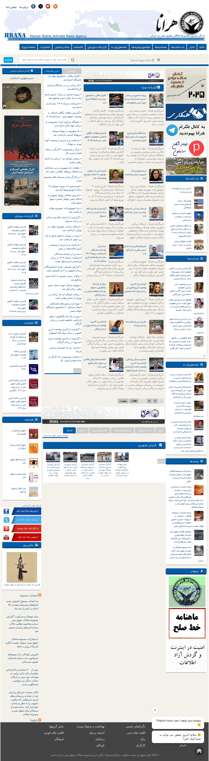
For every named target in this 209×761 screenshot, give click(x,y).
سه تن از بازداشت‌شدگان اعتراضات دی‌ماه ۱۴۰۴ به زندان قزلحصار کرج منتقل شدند (95, 253)
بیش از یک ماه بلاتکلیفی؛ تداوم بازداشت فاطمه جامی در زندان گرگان (95, 289)
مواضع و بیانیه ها (141, 47)
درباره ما (23, 7)
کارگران (140, 745)
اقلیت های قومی (54, 732)
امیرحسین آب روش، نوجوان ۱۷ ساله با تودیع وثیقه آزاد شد (95, 174)
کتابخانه (78, 47)
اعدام (82, 430)
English (8, 60)
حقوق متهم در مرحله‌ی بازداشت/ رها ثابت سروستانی (181, 216)
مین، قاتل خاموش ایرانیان (18, 490)
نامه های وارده (119, 47)
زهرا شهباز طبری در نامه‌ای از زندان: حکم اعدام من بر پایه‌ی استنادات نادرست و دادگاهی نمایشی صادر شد (188, 444)
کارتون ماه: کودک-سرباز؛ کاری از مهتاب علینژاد (22, 585)
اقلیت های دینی (99, 430)
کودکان (100, 745)
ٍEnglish (34, 720)
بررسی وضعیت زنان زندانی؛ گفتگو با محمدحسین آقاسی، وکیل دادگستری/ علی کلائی (180, 289)
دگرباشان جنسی (135, 726)
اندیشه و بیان (144, 430)
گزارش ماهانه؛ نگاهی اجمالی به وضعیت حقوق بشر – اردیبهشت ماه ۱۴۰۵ (16, 306)
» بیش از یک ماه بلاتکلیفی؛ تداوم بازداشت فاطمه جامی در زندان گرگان (65, 320)
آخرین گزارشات (52, 71)
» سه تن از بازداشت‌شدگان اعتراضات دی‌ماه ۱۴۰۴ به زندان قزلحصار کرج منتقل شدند (66, 258)
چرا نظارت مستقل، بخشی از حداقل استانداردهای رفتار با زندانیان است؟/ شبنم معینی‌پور (180, 230)
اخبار (192, 47)
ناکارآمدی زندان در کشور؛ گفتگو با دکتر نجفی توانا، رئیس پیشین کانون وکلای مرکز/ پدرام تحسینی (180, 273)
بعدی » (123, 401)
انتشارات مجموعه (29, 595)
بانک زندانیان (62, 47)
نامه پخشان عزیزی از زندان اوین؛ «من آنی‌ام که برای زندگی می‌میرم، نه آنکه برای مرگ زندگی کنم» (180, 391)
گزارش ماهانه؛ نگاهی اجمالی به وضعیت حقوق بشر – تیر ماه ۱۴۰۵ (16, 249)
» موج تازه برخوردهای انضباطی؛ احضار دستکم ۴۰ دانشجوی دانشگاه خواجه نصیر (63, 307)
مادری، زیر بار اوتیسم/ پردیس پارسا (135, 323)
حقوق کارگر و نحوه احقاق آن (18, 447)
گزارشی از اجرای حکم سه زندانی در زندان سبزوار (96, 212)
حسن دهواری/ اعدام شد (21, 78)
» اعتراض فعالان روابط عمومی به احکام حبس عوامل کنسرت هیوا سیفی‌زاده (64, 199)
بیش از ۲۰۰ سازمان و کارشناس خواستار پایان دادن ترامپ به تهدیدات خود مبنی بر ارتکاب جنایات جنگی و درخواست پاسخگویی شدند (22, 677)
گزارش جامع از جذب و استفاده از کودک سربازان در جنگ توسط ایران (17, 338)
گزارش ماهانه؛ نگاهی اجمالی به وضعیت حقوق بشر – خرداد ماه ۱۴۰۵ (16, 267)
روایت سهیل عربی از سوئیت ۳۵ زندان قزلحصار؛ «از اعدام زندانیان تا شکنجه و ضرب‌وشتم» (188, 409)
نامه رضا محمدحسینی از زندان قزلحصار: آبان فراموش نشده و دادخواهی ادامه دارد (181, 426)
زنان (160, 430)
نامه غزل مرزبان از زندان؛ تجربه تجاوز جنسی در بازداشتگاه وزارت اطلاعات (180, 377)
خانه (201, 47)
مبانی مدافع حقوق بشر (18, 461)
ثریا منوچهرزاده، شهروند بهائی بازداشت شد (135, 174)
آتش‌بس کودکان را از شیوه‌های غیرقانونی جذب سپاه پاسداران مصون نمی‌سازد (23, 658)
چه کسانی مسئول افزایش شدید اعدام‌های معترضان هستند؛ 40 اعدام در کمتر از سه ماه (22, 605)
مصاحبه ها (160, 47)
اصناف (69, 430)
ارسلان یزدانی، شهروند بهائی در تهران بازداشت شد (135, 212)
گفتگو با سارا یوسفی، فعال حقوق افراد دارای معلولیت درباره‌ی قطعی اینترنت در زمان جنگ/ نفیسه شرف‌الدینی (186, 306)
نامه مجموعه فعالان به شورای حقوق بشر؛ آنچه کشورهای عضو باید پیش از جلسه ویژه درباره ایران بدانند (186, 554)
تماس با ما (11, 7)
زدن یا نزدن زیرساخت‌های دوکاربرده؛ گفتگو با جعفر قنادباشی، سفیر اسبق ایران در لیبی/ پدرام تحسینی (186, 326)
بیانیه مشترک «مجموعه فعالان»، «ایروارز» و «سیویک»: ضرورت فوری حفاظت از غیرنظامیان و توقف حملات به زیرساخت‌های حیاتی (187, 519)
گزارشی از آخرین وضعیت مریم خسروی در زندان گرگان (95, 325)
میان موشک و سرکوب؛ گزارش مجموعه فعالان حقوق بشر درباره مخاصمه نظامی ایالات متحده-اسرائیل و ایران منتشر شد (22, 624)
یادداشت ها (177, 47)
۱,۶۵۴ (134, 401)
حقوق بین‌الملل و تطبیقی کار (19, 432)
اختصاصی (72, 71)
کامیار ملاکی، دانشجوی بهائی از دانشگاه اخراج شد (96, 98)
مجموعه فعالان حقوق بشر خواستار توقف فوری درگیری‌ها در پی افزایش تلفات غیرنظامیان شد (180, 536)
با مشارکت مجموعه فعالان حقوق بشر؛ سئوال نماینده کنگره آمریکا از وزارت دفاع (22, 643)
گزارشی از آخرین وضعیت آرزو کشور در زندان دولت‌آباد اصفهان (135, 287)
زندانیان (100, 739)
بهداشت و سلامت (122, 430)
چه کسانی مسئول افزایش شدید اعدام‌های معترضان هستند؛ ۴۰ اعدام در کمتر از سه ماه (23, 287)
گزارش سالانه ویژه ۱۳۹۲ (18, 367)
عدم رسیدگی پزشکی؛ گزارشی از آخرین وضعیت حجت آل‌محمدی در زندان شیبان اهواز (135, 364)
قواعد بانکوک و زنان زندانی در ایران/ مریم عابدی (182, 244)
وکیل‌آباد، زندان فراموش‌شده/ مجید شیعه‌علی (182, 204)
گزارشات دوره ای (97, 47)
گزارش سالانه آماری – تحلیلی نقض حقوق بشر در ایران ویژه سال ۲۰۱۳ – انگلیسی (17, 385)
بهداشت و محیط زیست (90, 726)
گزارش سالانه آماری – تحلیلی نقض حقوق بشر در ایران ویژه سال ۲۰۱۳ (17, 403)
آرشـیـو (77, 371)
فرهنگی (59, 739)
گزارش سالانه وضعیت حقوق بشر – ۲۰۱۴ (17, 354)
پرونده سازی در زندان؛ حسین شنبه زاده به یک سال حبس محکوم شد (135, 98)
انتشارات (45, 47)
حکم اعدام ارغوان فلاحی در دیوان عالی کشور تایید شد (95, 362)
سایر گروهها (56, 726)
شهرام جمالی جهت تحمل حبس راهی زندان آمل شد (135, 249)
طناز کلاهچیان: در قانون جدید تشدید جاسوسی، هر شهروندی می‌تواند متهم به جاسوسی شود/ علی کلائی (180, 343)
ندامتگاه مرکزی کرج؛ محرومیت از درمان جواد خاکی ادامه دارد (135, 136)
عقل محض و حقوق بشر (18, 475)
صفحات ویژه (28, 47)
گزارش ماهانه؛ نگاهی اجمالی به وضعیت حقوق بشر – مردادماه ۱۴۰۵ (16, 231)
